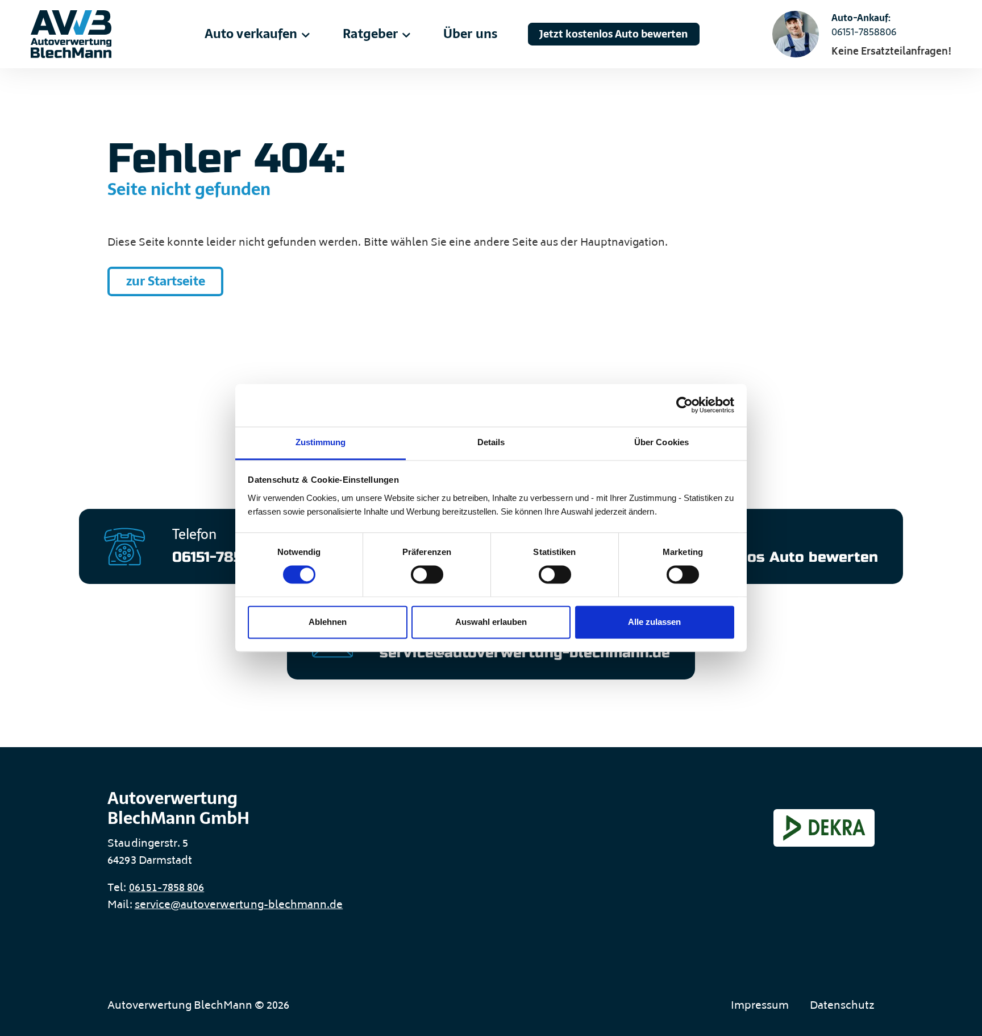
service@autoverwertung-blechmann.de (239, 906)
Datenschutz (842, 1006)
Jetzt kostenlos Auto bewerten (613, 34)
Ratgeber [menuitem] (370, 34)
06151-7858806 (863, 31)
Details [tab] (491, 442)
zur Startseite (165, 281)
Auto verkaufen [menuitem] (251, 34)
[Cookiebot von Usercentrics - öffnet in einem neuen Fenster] (684, 405)
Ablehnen (328, 622)
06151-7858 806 (167, 889)
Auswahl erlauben (491, 622)
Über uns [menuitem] (470, 34)
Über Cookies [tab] (661, 442)
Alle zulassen (654, 622)
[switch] (427, 575)
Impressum (760, 1006)
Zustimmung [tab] (321, 442)
